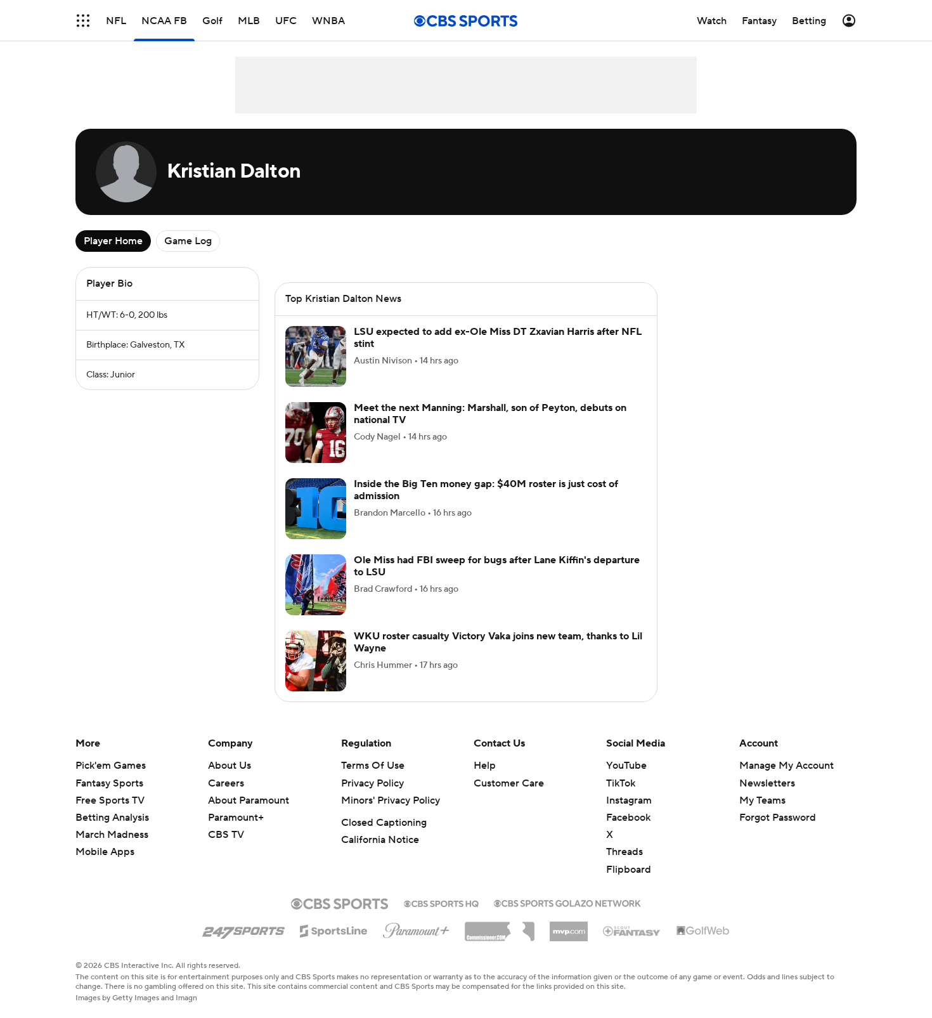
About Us (229, 765)
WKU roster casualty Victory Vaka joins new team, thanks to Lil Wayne (498, 642)
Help (485, 765)
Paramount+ (236, 817)
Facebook (628, 817)
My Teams (762, 800)
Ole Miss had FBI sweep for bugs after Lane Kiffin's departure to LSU (497, 566)
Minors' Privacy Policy (390, 800)
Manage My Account (786, 765)
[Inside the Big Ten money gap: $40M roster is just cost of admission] (315, 508)
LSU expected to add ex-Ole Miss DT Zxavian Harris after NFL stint (498, 337)
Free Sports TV (110, 800)
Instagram (629, 800)
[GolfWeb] (703, 931)
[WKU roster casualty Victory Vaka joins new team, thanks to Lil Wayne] (315, 660)
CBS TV (226, 834)
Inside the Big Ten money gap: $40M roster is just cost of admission (486, 490)
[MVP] (569, 926)
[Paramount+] (416, 928)
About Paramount (248, 800)
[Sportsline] (334, 929)
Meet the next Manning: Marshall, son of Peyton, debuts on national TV (490, 413)
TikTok (620, 783)
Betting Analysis (112, 817)
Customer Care (509, 783)
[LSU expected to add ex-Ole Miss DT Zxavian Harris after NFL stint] (315, 356)
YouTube (626, 765)
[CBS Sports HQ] (441, 902)
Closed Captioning (384, 822)
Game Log (188, 241)
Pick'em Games (110, 765)
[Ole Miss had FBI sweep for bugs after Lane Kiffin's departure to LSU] (315, 584)
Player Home (113, 241)
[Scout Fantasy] (632, 930)
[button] (83, 20)
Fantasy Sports (109, 783)
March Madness (111, 834)
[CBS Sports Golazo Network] (567, 902)
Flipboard (628, 869)
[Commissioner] (499, 926)
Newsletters (767, 783)
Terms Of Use (373, 765)
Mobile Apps (104, 851)
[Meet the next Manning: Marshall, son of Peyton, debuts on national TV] (315, 432)
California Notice (380, 839)
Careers (226, 783)
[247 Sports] (243, 928)
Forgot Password (777, 817)
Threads (624, 851)
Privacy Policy (372, 783)
